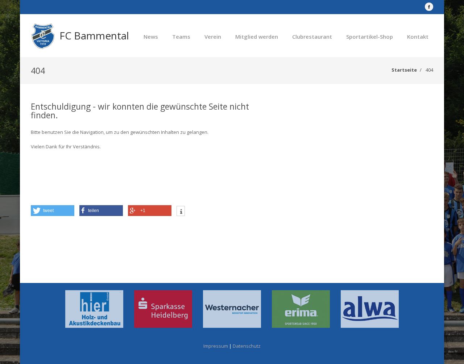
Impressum (215, 346)
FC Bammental (94, 35)
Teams (181, 36)
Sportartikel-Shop (369, 36)
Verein (212, 36)
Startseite (404, 70)
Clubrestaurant (312, 36)
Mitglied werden (256, 36)
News (151, 36)
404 (429, 70)
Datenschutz (247, 346)
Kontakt (417, 36)
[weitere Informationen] (181, 211)
